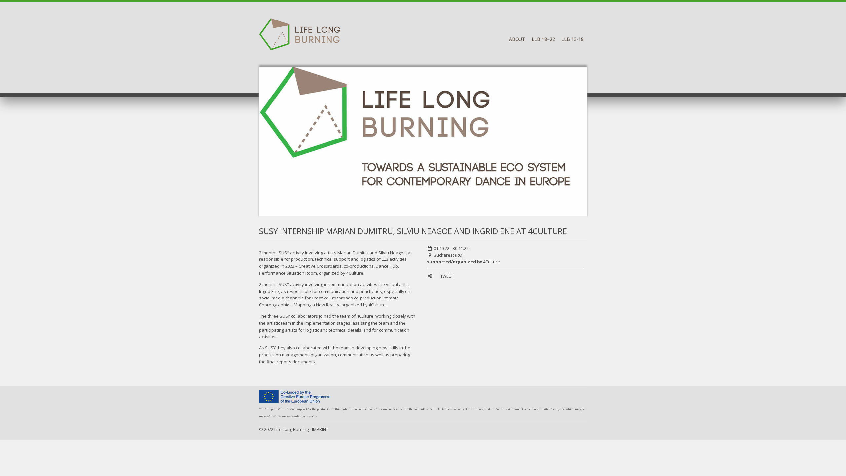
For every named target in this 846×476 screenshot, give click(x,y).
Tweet (446, 276)
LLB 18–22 (543, 39)
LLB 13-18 (572, 39)
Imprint (320, 429)
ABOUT (517, 39)
